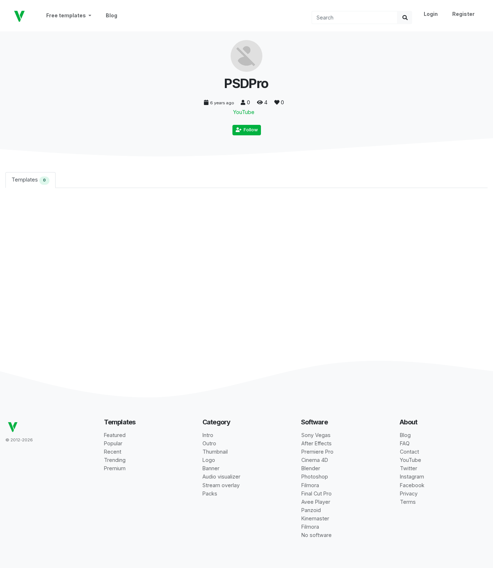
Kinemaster (315, 518)
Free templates (66, 15)
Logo (208, 460)
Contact (409, 452)
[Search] (405, 17)
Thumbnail (215, 452)
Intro (207, 435)
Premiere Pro (317, 452)
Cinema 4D (314, 460)
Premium (115, 468)
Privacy (409, 493)
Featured (115, 435)
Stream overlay (221, 485)
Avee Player (315, 502)
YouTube (243, 112)
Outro (209, 443)
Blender (310, 468)
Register (463, 14)
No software (316, 535)
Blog (111, 15)
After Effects (316, 443)
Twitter (408, 468)
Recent (112, 452)
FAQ (405, 443)
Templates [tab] (29, 179)
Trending (115, 460)
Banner (210, 468)
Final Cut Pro (316, 493)
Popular (113, 443)
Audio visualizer (221, 476)
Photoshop (314, 476)
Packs (209, 493)
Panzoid (311, 510)
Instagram (412, 476)
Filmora (310, 485)
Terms (408, 502)
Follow (249, 129)
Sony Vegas (316, 435)
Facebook (412, 485)
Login (431, 14)
